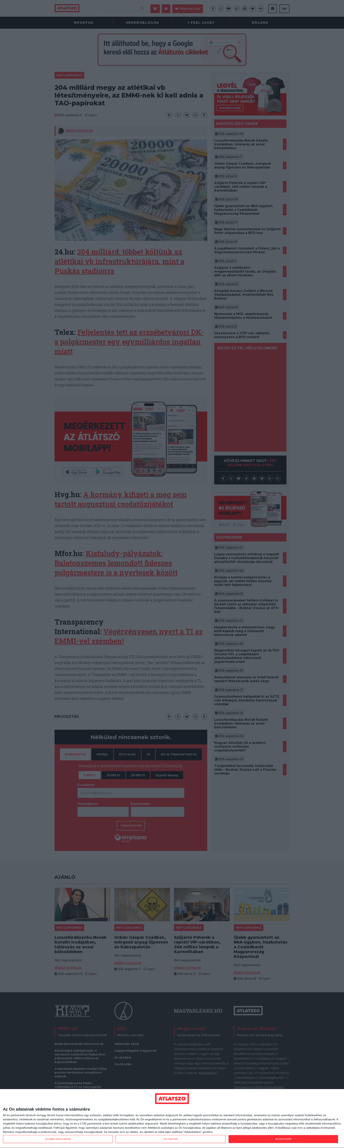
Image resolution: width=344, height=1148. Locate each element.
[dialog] (172, 1118)
